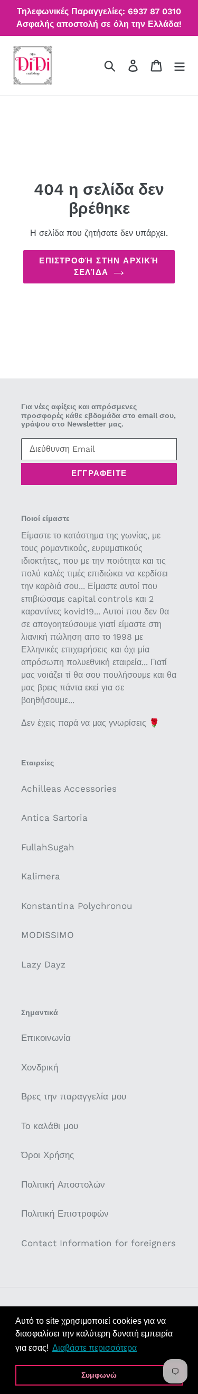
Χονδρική (39, 1067)
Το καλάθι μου (49, 1126)
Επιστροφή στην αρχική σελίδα (98, 267)
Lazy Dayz (43, 964)
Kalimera (40, 876)
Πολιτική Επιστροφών (65, 1213)
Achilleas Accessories (69, 788)
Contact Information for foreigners (98, 1243)
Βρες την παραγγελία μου (73, 1096)
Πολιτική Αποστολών (63, 1184)
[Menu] (179, 65)
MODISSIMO (47, 935)
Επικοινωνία (46, 1037)
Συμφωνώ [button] (99, 1375)
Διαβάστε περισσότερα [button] (94, 1347)
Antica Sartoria (54, 817)
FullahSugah (47, 847)
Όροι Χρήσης (47, 1155)
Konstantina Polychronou (76, 905)
